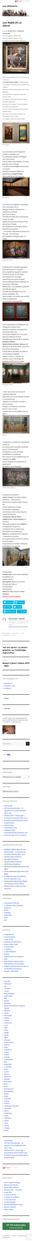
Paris (14, 635)
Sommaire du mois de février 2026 (15, 818)
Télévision (7, 1118)
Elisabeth (7, 886)
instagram (7, 688)
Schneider (7, 1098)
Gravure (7, 1057)
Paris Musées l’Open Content (14, 961)
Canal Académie (9, 937)
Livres (6, 1069)
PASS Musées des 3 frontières (14, 964)
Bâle (5, 998)
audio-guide (8, 996)
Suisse (6, 1116)
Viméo (6, 698)
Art (21, 633)
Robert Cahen (8, 1209)
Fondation (7, 1050)
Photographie (8, 1091)
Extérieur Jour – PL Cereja (13, 1190)
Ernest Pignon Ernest (11, 1187)
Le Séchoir (7, 949)
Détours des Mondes (11, 1185)
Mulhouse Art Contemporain (14, 956)
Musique (7, 1079)
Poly (5, 918)
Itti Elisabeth (8, 876)
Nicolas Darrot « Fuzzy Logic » (14, 815)
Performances (9, 1089)
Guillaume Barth (9, 830)
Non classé (7, 1081)
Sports (6, 1111)
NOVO (6, 910)
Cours (6, 1025)
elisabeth (7, 633)
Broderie (7, 1010)
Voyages (7, 1128)
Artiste (6, 991)
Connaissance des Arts (11, 903)
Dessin (6, 1035)
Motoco (6, 954)
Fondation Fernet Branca (12, 942)
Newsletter (18, 857)
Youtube (7, 708)
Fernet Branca (9, 1042)
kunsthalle (7, 1064)
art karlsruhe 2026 (10, 828)
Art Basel (7, 989)
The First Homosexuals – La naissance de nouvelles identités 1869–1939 (15, 810)
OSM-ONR (7, 915)
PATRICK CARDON (10, 849)
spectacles (7, 1108)
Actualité (7, 981)
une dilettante (9, 6)
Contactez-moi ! (9, 686)
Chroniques (8, 1015)
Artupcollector (9, 934)
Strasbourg (8, 1113)
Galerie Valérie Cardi (11, 944)
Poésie (6, 1094)
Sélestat (7, 1103)
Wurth (6, 1130)
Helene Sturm (9, 825)
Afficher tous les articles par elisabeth (18, 626)
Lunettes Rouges (10, 1202)
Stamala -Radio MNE (11, 971)
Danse (6, 1030)
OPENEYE (7, 913)
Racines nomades (10, 1207)
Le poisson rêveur (10, 1195)
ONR (5, 959)
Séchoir (6, 1101)
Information (8, 806)
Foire (6, 1047)
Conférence (8, 1023)
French (7, 1168)
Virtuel (6, 1125)
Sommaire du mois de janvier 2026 (16, 833)
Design (6, 1032)
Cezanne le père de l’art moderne (15, 835)
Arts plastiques (9, 993)
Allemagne (7, 984)
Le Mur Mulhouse (10, 951)
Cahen (6, 1013)
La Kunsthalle (9, 947)
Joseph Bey (8, 1192)
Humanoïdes (8, 1059)
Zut (5, 920)
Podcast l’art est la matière (11, 596)
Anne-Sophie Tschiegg (12, 1182)
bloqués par (17, 1227)
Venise (6, 1120)
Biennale (7, 1003)
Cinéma (6, 1018)
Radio (6, 1096)
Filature (6, 1045)
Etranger (7, 1040)
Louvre (6, 1072)
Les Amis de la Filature (11, 1197)
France (11, 635)
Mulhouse (7, 1076)
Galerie (6, 1054)
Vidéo (6, 1123)
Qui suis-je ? (8, 683)
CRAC (6, 1028)
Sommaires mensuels (11, 1106)
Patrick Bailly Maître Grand (13, 1204)
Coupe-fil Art (8, 939)
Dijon (6, 1037)
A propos (14, 1236)
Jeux (5, 1062)
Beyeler (6, 1001)
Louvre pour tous (10, 1199)
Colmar (6, 1020)
